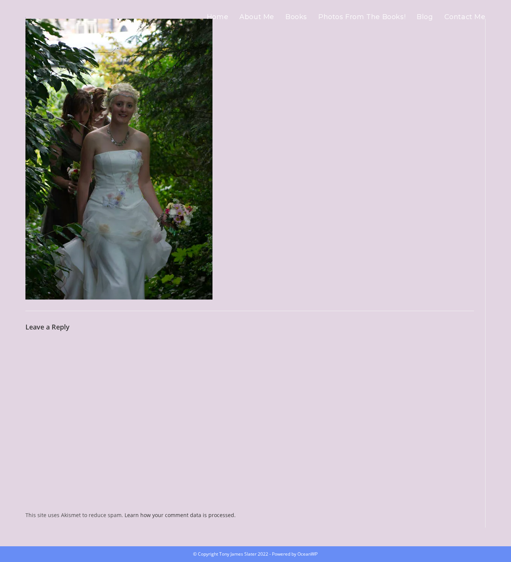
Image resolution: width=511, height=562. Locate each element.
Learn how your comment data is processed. (180, 515)
